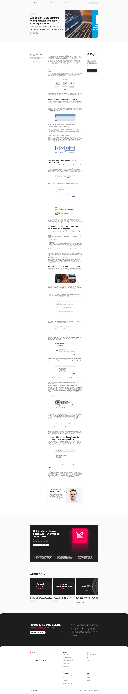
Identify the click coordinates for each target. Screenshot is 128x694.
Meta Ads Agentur (66, 663)
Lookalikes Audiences (53, 127)
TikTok (88, 681)
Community (65, 680)
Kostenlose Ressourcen (67, 681)
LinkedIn (88, 680)
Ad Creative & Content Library (68, 675)
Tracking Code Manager (53, 239)
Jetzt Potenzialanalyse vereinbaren (37, 632)
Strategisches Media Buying (68, 659)
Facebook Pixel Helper (71, 443)
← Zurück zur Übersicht (34, 10)
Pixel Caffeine (55, 243)
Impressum (96, 690)
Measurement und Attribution (68, 660)
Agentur (88, 657)
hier (54, 262)
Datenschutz (91, 690)
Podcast (64, 684)
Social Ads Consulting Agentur (68, 668)
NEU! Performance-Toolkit (67, 683)
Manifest (52, 2)
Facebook (88, 675)
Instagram (88, 677)
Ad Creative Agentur (66, 666)
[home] (37, 3)
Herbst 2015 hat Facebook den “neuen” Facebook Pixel (58, 101)
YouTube (88, 678)
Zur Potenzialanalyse (92, 70)
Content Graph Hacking (67, 657)
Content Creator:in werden (91, 654)
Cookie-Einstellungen (83, 690)
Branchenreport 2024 (66, 678)
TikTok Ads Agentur (66, 665)
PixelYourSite (51, 242)
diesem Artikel (63, 61)
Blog (63, 677)
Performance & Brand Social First (69, 655)
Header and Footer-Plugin (53, 240)
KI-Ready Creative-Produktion (68, 662)
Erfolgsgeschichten (64, 2)
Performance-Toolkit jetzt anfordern (41, 544)
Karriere (88, 659)
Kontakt (88, 660)
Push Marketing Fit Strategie (68, 654)
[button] (57, 3)
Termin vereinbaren (93, 2)
